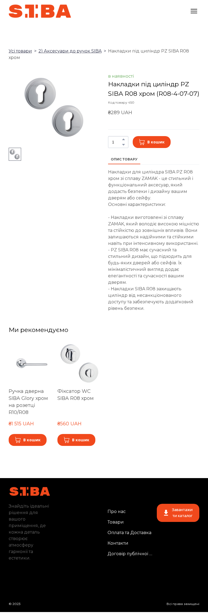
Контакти (118, 543)
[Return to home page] (40, 11)
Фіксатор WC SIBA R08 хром (75, 394)
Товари (116, 522)
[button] (123, 139)
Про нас (117, 511)
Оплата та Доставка (129, 532)
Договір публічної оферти (130, 553)
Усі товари (20, 51)
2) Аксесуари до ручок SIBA (70, 51)
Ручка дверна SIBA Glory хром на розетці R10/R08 (28, 401)
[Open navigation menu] (193, 11)
